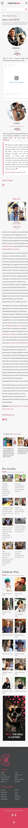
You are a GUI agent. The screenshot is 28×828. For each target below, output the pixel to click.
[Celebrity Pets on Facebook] (15, 815)
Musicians (4, 792)
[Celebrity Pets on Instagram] (12, 815)
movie (9, 246)
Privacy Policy (19, 779)
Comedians (4, 799)
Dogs (16, 790)
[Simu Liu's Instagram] (6, 419)
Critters (17, 796)
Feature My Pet (5, 777)
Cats (16, 792)
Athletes (3, 794)
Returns (17, 781)
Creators (3, 796)
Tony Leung (20, 325)
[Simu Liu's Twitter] (3, 419)
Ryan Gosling (14, 249)
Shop (16, 772)
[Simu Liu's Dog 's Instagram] (3, 185)
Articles (3, 775)
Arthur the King (15, 138)
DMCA (16, 777)
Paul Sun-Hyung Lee (10, 334)
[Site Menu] (26, 3)
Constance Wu (14, 343)
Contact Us (18, 775)
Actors (17, 228)
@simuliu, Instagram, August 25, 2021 (15, 172)
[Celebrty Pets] (14, 3)
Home (4, 16)
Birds (16, 794)
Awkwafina (9, 325)
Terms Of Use (5, 779)
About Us (3, 781)
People (9, 16)
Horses (17, 799)
